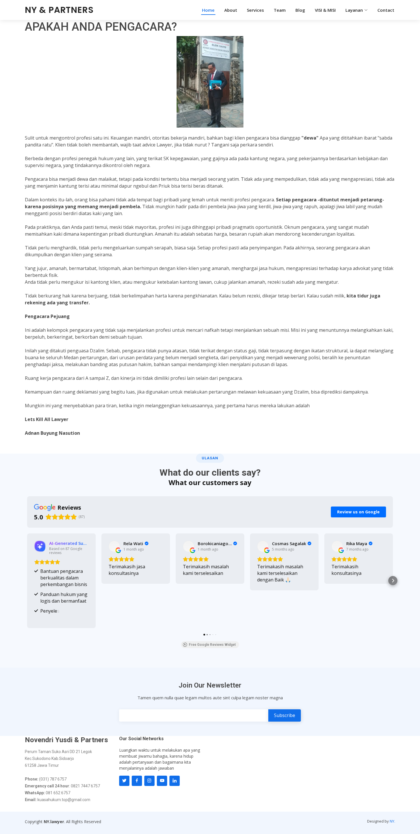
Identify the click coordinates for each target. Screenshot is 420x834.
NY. (392, 821)
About (230, 10)
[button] (27, 580)
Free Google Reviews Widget (212, 645)
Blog (300, 10)
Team (280, 10)
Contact (385, 10)
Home (208, 10)
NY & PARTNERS (59, 10)
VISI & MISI (325, 10)
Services (255, 10)
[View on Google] (114, 546)
